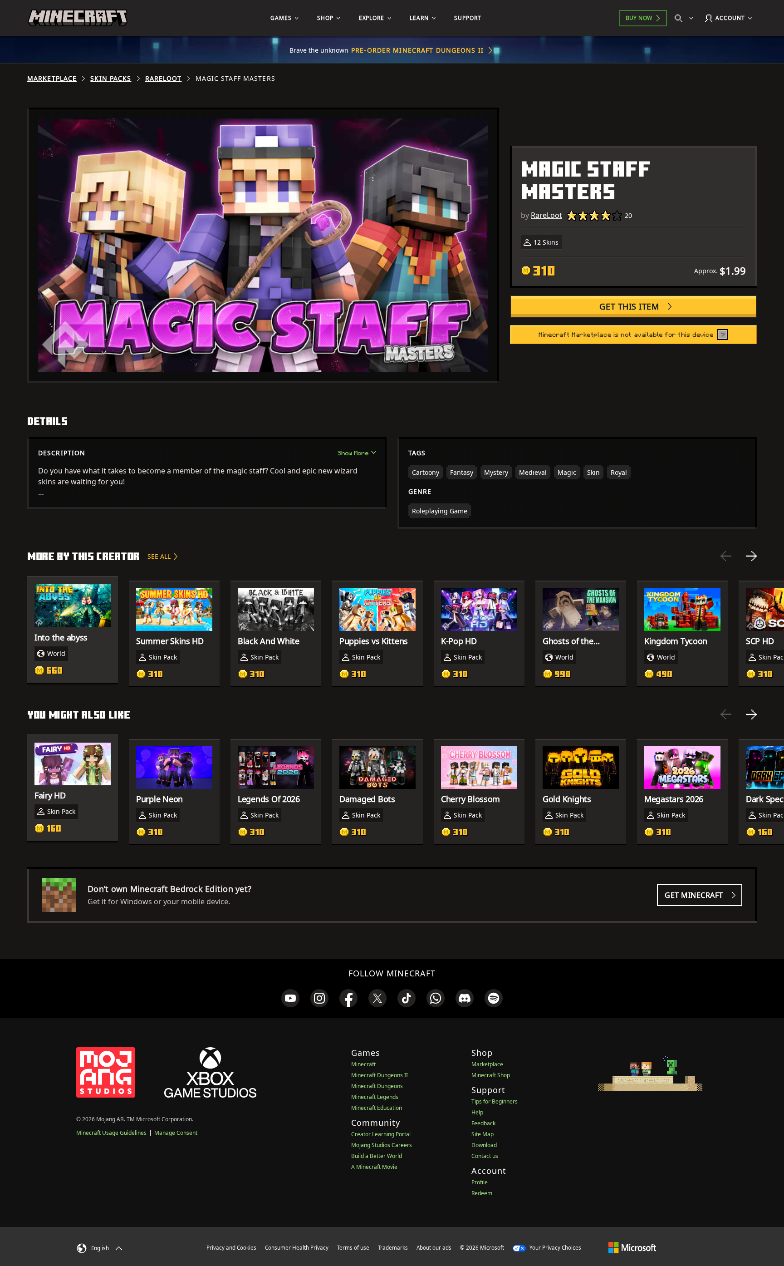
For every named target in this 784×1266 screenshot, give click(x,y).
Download (484, 1145)
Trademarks (393, 1247)
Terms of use (353, 1247)
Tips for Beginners (494, 1101)
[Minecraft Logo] (77, 18)
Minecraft (363, 1064)
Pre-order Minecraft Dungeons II (417, 50)
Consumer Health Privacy (296, 1247)
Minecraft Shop (490, 1075)
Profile (479, 1182)
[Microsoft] (632, 1247)
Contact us (484, 1156)
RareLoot (163, 78)
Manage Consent (175, 1133)
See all (159, 556)
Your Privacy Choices (554, 1247)
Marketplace (52, 78)
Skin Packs (110, 78)
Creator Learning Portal (381, 1134)
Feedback (483, 1123)
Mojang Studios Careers (381, 1145)
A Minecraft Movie (374, 1167)
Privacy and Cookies (231, 1247)
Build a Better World (376, 1156)
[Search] (686, 18)
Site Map (482, 1134)
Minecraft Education (376, 1108)
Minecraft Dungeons (377, 1086)
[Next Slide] (751, 556)
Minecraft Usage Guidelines (111, 1133)
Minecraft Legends (374, 1097)
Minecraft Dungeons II (379, 1075)
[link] (290, 998)
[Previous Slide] (725, 556)
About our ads (433, 1247)
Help (477, 1112)
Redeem (481, 1193)
